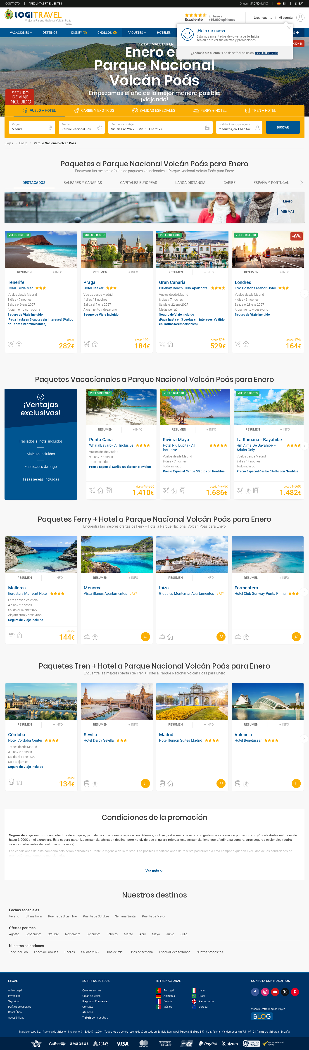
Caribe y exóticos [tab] (97, 110)
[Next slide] (301, 183)
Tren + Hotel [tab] (264, 110)
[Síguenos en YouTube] (276, 992)
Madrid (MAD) (254, 3)
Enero (23, 143)
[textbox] (32, 127)
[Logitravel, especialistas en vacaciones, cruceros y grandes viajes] (38, 14)
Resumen (24, 272)
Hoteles (164, 32)
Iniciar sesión (275, 34)
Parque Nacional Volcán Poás (55, 143)
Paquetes (135, 32)
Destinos (50, 32)
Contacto (12, 3)
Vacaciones (19, 32)
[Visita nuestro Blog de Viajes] (276, 1016)
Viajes (9, 143)
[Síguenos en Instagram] (266, 992)
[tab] (34, 183)
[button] (160, 127)
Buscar (283, 127)
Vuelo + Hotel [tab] (43, 110)
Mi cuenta (285, 17)
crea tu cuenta (266, 53)
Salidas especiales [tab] (157, 110)
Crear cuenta (263, 17)
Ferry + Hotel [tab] (214, 110)
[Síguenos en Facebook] (256, 992)
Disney (76, 32)
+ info (57, 272)
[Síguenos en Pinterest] (296, 992)
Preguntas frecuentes (45, 3)
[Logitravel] (210, 17)
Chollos (104, 32)
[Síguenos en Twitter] (286, 992)
